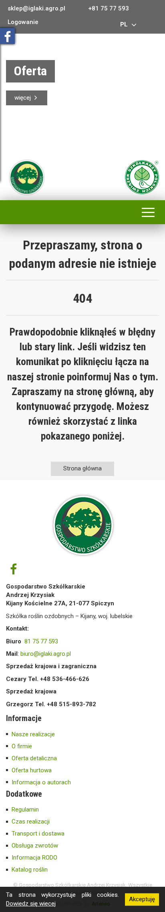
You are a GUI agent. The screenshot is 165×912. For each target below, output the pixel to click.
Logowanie (23, 22)
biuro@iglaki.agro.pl (45, 653)
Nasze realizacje (33, 734)
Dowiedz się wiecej (31, 903)
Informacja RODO (34, 857)
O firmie (22, 746)
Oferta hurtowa (32, 770)
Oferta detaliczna (34, 758)
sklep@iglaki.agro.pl (36, 8)
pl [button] (124, 24)
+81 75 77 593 (108, 8)
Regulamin (25, 809)
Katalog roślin (30, 869)
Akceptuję (142, 899)
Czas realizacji (31, 821)
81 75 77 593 (41, 641)
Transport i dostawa (38, 833)
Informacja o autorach (41, 782)
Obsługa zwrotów (35, 845)
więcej (23, 97)
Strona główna (82, 468)
